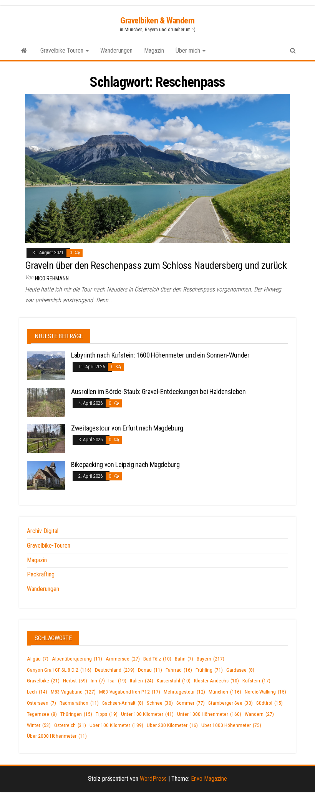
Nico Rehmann (52, 278)
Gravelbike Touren (62, 50)
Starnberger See (230, 703)
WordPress (153, 778)
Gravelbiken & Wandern (157, 20)
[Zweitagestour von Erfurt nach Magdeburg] (46, 438)
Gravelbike (43, 681)
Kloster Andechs (216, 681)
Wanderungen (116, 50)
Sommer (190, 703)
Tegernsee (42, 714)
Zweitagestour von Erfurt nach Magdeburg (127, 428)
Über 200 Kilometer (172, 725)
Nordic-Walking (265, 692)
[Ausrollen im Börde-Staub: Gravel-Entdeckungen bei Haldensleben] (46, 402)
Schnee (160, 703)
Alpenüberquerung (77, 659)
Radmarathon (79, 703)
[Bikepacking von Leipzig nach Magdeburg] (46, 474)
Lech (37, 692)
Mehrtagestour (184, 692)
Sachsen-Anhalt (122, 703)
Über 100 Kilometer (116, 725)
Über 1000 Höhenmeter (231, 725)
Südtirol (269, 703)
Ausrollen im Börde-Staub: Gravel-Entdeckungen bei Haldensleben (158, 391)
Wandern (259, 714)
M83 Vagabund (73, 692)
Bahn (184, 659)
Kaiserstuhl (174, 681)
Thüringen (76, 714)
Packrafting (41, 574)
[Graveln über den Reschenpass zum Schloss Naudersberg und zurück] (157, 168)
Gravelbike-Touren (48, 545)
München (225, 692)
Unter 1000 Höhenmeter (209, 714)
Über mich (189, 50)
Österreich (70, 725)
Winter (39, 725)
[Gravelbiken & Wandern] (24, 50)
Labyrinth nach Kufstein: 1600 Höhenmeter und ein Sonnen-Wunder (160, 355)
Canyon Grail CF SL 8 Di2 (59, 670)
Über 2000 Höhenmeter (57, 736)
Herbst (75, 681)
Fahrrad (179, 670)
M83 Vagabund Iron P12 (129, 692)
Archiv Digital (42, 531)
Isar (117, 681)
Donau (150, 670)
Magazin (154, 50)
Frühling (209, 670)
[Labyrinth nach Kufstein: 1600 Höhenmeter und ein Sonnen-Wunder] (46, 365)
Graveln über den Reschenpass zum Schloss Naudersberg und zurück (156, 265)
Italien (141, 681)
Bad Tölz (157, 659)
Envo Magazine (209, 778)
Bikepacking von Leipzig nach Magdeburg (125, 464)
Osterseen (41, 703)
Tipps (107, 714)
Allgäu (37, 659)
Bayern (210, 659)
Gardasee (240, 670)
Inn (98, 681)
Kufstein (256, 681)
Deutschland (114, 670)
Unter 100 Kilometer (147, 714)
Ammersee (123, 659)
